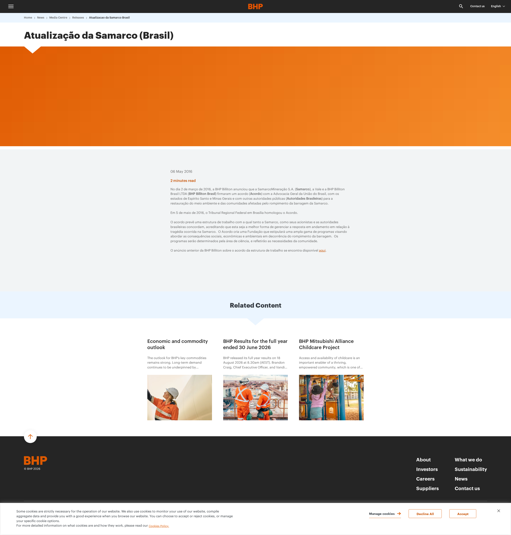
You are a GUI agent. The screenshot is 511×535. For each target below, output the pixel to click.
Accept (462, 513)
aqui (322, 250)
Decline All (425, 513)
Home (28, 17)
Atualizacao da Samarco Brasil (109, 17)
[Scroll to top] (30, 436)
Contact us (477, 6)
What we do (468, 459)
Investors (427, 469)
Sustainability (471, 469)
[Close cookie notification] (498, 510)
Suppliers (427, 488)
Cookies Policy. (159, 526)
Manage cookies (382, 513)
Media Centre (58, 17)
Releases (78, 17)
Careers (425, 478)
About (423, 459)
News (40, 17)
